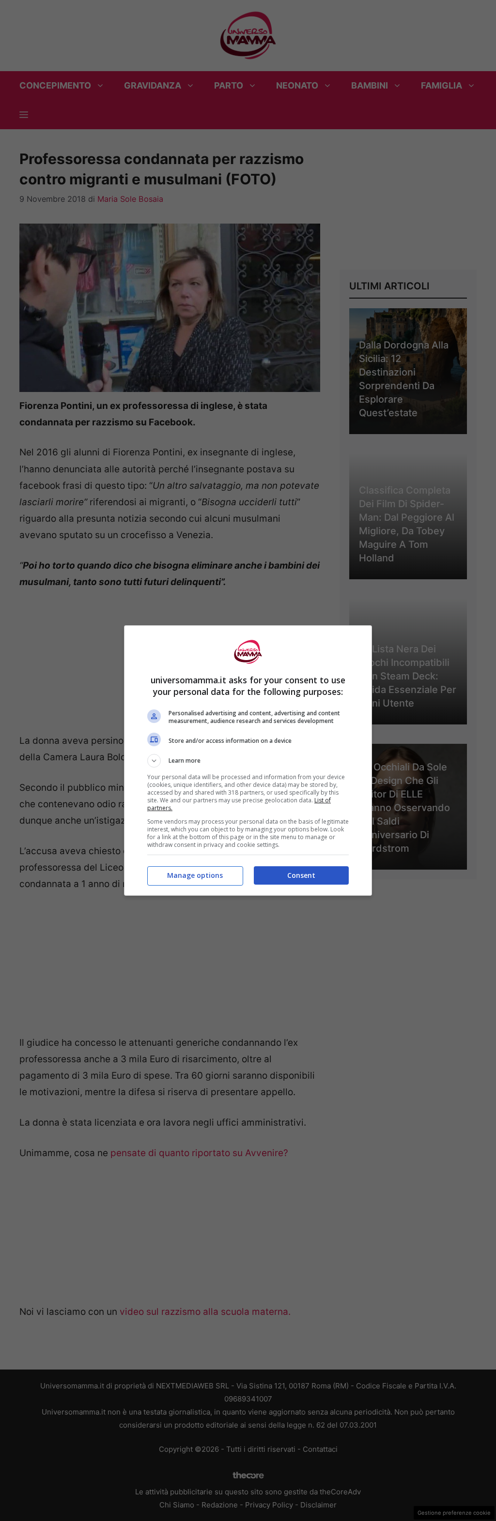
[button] (248, 761)
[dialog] (248, 760)
